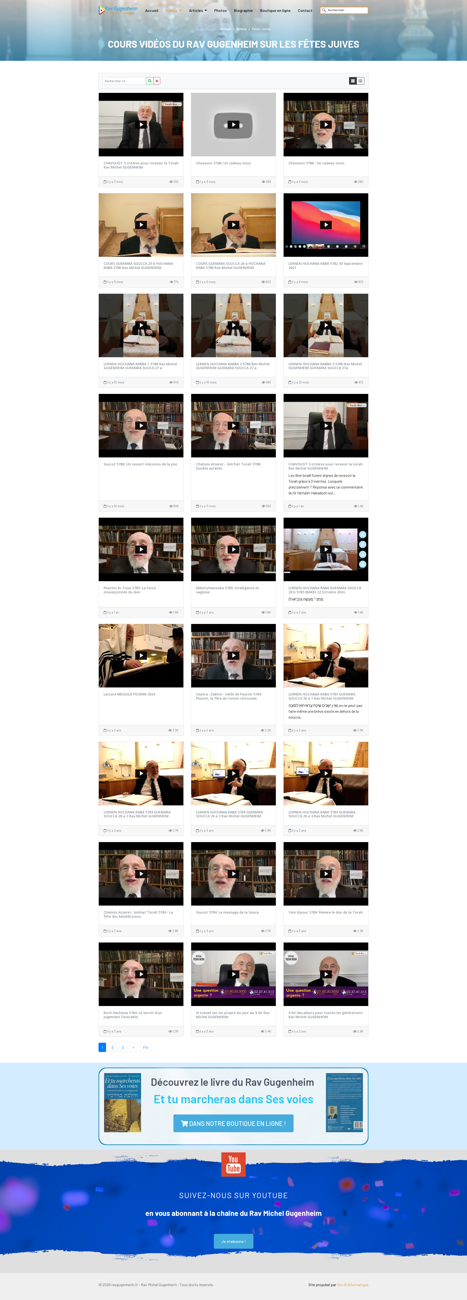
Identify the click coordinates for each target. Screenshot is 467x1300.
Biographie (243, 10)
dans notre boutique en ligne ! (237, 1123)
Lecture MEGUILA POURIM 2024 (129, 694)
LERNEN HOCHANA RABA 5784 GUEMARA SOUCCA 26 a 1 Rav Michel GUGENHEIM (321, 696)
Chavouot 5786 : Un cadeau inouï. (316, 163)
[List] (360, 81)
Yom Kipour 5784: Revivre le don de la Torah (325, 912)
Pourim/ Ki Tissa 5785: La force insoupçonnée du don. (130, 590)
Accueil (151, 10)
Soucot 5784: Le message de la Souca (227, 912)
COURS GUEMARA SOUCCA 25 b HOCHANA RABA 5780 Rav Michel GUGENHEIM (138, 265)
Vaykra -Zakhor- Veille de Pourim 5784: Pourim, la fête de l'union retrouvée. (229, 696)
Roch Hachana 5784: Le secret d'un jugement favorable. (133, 1014)
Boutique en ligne (275, 10)
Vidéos (172, 10)
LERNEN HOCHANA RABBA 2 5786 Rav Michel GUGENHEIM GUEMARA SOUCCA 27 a (232, 366)
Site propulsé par (338, 1284)
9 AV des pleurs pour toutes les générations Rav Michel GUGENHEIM (325, 1014)
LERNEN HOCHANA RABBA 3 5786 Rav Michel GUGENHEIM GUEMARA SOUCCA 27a (325, 366)
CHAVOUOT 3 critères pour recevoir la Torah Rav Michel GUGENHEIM (141, 165)
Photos (220, 10)
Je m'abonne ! (233, 1241)
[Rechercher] (150, 81)
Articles (196, 10)
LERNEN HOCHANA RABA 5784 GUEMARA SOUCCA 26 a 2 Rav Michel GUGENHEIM (137, 814)
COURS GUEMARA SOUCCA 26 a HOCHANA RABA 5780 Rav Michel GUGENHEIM (230, 265)
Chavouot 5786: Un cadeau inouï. (224, 163)
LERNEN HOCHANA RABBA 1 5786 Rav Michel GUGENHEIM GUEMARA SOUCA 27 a (140, 366)
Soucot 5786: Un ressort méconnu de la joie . (140, 466)
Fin (145, 1047)
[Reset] (156, 81)
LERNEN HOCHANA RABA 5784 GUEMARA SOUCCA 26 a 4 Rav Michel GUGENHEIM (321, 814)
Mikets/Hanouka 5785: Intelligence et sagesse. (227, 590)
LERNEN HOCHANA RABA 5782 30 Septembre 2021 (325, 265)
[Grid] (353, 81)
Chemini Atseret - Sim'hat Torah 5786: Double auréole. (228, 466)
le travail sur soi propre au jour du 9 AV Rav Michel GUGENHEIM (232, 1014)
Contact (305, 10)
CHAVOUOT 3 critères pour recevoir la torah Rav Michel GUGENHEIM (325, 466)
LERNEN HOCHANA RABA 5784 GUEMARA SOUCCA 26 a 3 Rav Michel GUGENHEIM (229, 814)
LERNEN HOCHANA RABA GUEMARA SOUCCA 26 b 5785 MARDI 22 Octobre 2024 (324, 590)
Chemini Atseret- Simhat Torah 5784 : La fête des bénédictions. (138, 914)
